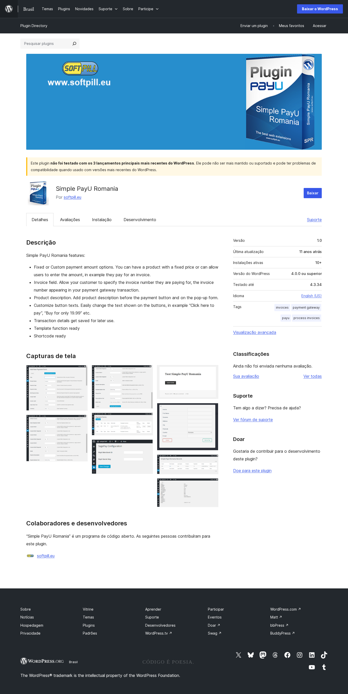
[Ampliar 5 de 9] (146, 446)
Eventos (215, 617)
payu (285, 318)
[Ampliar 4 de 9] (146, 419)
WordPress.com (285, 609)
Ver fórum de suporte (253, 419)
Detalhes (40, 219)
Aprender (153, 609)
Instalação (102, 219)
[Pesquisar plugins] (74, 44)
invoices (282, 307)
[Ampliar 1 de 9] (80, 371)
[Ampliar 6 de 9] (211, 371)
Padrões (90, 633)
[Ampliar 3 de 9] (146, 371)
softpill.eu (72, 197)
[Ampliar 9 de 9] (211, 485)
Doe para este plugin (252, 470)
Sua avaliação (246, 376)
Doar (214, 625)
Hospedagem (31, 625)
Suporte (314, 219)
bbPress (279, 625)
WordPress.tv (158, 633)
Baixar (312, 193)
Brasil (73, 662)
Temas (88, 617)
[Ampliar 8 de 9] (211, 461)
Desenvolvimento (140, 219)
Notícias (27, 617)
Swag (215, 633)
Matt (276, 617)
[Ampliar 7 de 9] (211, 409)
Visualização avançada (254, 332)
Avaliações (70, 219)
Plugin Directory (33, 25)
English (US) (311, 296)
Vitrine (88, 609)
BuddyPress (282, 633)
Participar (216, 609)
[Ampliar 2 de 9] (80, 421)
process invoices (306, 318)
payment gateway (306, 307)
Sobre (25, 609)
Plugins (89, 625)
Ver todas (312, 376)
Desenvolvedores (160, 625)
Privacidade (30, 633)
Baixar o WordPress (320, 9)
